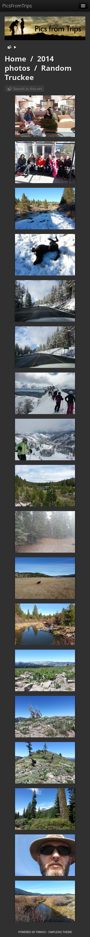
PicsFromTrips (17, 6)
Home (15, 59)
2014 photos (29, 63)
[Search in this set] (8, 47)
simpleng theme (60, 932)
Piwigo (41, 932)
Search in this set (27, 88)
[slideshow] (15, 47)
